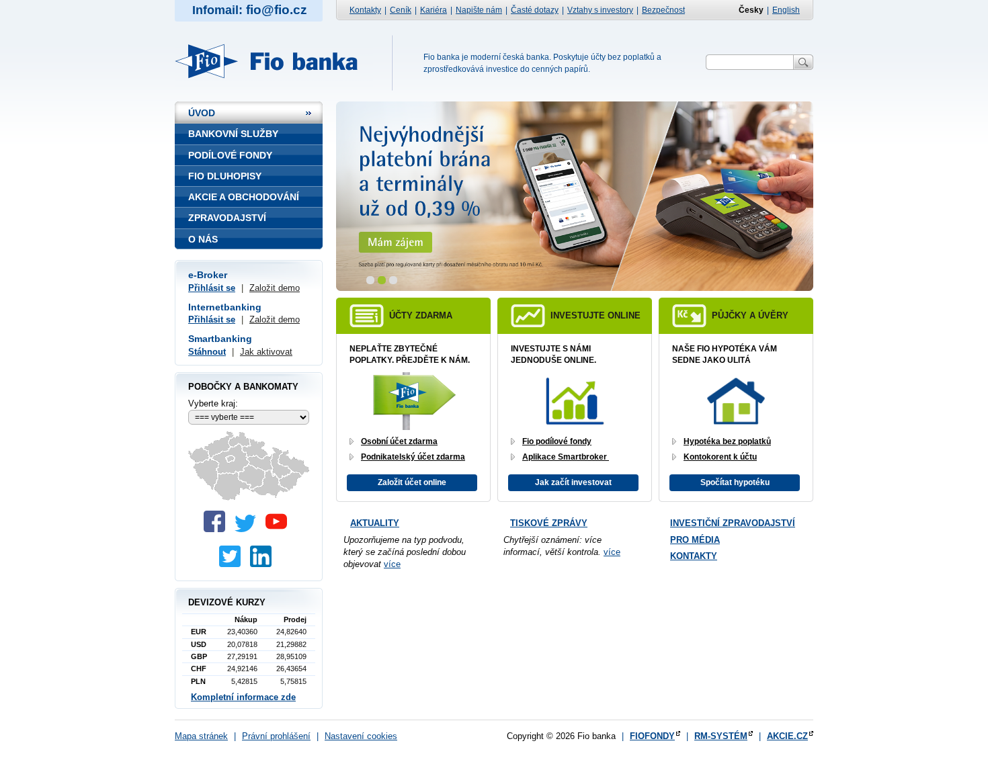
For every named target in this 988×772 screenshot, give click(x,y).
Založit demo (274, 288)
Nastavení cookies (361, 736)
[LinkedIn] (264, 564)
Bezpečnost (663, 10)
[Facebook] (218, 529)
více (392, 564)
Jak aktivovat (266, 352)
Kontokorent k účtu (720, 457)
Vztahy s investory (600, 10)
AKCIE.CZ (787, 736)
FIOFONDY (652, 736)
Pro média (695, 540)
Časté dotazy (535, 10)
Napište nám (479, 10)
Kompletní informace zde (243, 697)
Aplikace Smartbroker (565, 457)
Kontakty (365, 10)
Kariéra (433, 10)
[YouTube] (279, 529)
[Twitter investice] (233, 564)
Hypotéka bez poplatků (727, 441)
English (786, 10)
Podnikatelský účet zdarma (413, 457)
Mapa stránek (201, 736)
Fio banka (274, 61)
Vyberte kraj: (213, 403)
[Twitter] (249, 529)
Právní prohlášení (276, 736)
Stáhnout (207, 352)
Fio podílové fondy (556, 441)
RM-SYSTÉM (720, 736)
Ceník (400, 10)
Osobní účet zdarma (399, 441)
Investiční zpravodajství (732, 523)
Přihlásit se (211, 288)
